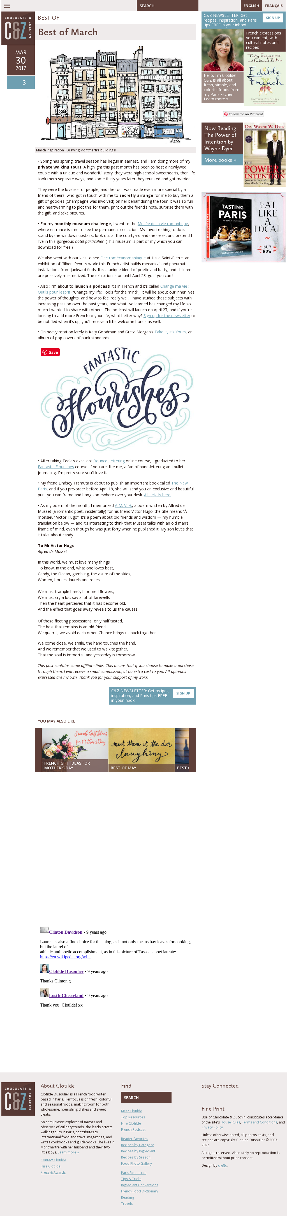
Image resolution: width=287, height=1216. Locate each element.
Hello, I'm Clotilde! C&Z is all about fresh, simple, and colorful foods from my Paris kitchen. (221, 87)
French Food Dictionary (139, 1191)
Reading (127, 1197)
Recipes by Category (137, 1145)
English (251, 5)
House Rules (230, 1122)
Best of (48, 17)
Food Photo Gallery (136, 1163)
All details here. (157, 494)
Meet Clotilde (131, 1111)
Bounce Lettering (109, 460)
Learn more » (68, 1152)
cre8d (222, 1165)
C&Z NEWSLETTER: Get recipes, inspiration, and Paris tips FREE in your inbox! (150, 695)
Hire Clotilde (51, 1166)
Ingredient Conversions (139, 1185)
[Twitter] (211, 6)
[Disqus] (117, 849)
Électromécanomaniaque (123, 257)
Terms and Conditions (259, 1122)
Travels (127, 1203)
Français (274, 5)
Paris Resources (133, 1172)
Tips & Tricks (131, 1178)
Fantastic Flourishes (56, 466)
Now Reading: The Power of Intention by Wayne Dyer (221, 138)
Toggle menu (7, 5)
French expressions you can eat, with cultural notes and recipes (263, 40)
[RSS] (235, 6)
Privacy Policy (212, 1127)
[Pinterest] (219, 6)
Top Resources (133, 1117)
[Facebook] (203, 6)
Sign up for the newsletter (167, 315)
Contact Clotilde (53, 1160)
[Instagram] (227, 6)
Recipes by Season (136, 1157)
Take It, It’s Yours (170, 331)
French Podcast (133, 1129)
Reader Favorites (134, 1138)
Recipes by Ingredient (138, 1151)
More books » (220, 159)
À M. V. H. (123, 505)
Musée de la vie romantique (163, 223)
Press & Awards (53, 1172)
